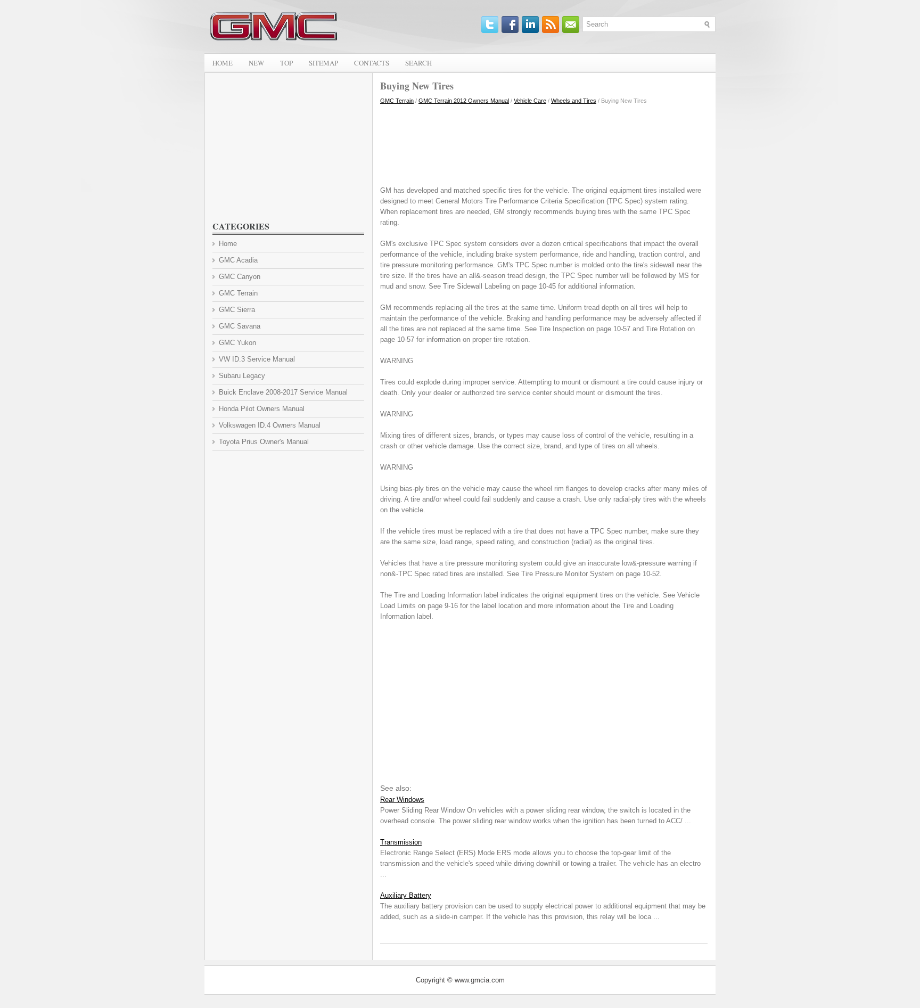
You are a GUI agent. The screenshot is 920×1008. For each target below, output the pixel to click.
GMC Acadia (238, 260)
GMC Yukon (237, 343)
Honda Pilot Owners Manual (262, 409)
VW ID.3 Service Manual (257, 359)
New (256, 63)
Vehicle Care (530, 100)
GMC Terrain (397, 100)
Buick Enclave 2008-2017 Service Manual (283, 392)
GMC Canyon (239, 277)
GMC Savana (239, 326)
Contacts (371, 63)
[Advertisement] (544, 143)
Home (222, 63)
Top (286, 63)
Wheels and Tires (573, 100)
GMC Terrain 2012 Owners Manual (463, 100)
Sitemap (323, 63)
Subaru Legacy (242, 376)
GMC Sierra (237, 310)
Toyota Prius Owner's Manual (264, 442)
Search (418, 63)
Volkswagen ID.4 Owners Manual (270, 425)
